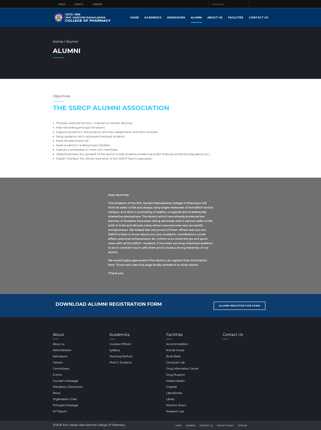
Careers (58, 362)
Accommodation (177, 344)
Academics (152, 17)
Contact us (258, 17)
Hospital (171, 387)
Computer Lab (175, 362)
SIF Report (60, 411)
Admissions (176, 17)
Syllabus (114, 350)
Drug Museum (175, 374)
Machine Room (176, 405)
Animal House (175, 350)
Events (57, 374)
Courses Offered (120, 344)
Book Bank (173, 356)
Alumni (196, 17)
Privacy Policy (225, 425)
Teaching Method (120, 356)
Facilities (235, 17)
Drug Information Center (182, 368)
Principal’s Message (65, 405)
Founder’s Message (65, 381)
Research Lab (175, 411)
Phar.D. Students (120, 362)
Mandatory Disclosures (67, 387)
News (56, 393)
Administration (62, 350)
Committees (61, 368)
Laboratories (174, 393)
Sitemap (242, 425)
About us (215, 17)
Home (134, 17)
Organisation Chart (65, 399)
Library (170, 399)
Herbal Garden (175, 381)
